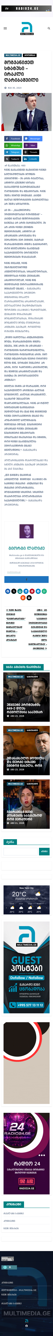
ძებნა (10, 842)
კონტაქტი (9, 1221)
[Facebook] (26, 579)
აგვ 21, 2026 (17, 823)
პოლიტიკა (29, 55)
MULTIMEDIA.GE (13, 55)
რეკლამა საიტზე (14, 1214)
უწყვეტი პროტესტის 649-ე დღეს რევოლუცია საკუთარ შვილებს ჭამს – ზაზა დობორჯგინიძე (25, 712)
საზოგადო (32, 677)
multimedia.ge (14, 572)
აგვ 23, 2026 (17, 716)
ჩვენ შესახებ (11, 1229)
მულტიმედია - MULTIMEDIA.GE (18, 1290)
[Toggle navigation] (5, 28)
